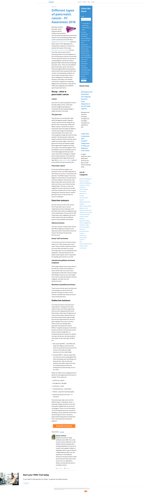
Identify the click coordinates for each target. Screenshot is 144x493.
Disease (82, 195)
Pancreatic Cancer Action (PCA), (60, 50)
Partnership (83, 235)
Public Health (83, 237)
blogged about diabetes (64, 160)
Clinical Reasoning (85, 214)
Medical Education (85, 221)
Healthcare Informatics (86, 212)
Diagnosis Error (84, 208)
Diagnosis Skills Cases (85, 210)
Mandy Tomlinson (61, 435)
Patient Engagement (85, 223)
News (89, 1)
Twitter (68, 468)
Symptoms (83, 187)
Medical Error (83, 193)
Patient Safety (83, 246)
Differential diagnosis (85, 183)
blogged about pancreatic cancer (61, 42)
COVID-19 (82, 239)
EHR (81, 241)
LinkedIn (60, 468)
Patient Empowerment (86, 244)
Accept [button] (85, 491)
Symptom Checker (85, 185)
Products (84, 1)
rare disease (83, 248)
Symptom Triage (84, 225)
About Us (80, 1)
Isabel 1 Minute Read (85, 206)
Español (92, 2)
